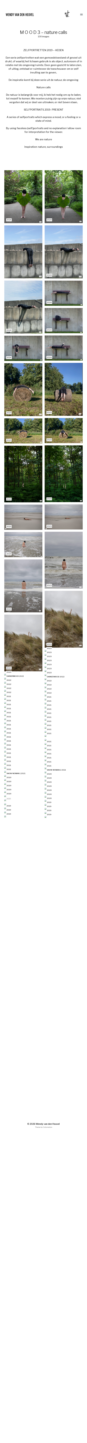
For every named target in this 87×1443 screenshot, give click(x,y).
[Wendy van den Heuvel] (39, 14)
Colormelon (47, 1127)
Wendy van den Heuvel (48, 1124)
